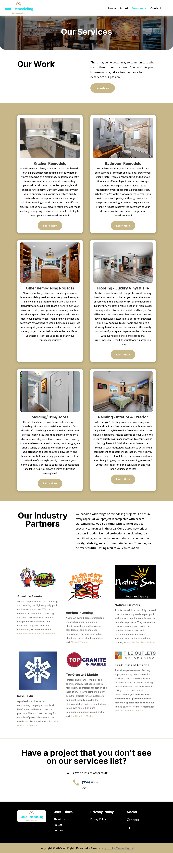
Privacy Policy (98, 819)
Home (112, 8)
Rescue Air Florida (27, 725)
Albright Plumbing (80, 642)
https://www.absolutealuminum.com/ (36, 633)
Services (137, 8)
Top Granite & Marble (82, 716)
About (124, 8)
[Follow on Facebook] (129, 828)
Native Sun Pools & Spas (141, 642)
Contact (155, 8)
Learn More (102, 88)
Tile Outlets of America (131, 710)
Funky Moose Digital (120, 848)
